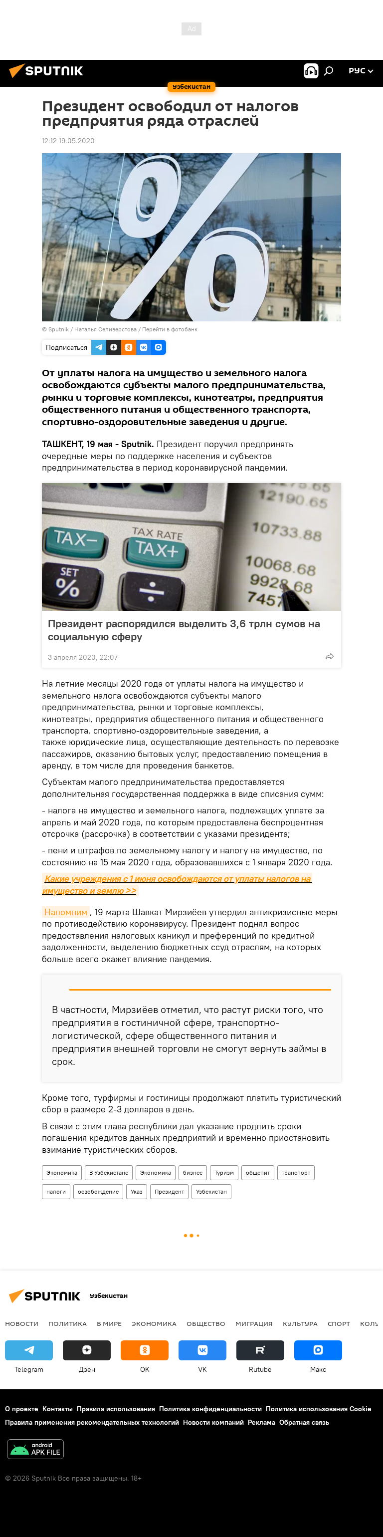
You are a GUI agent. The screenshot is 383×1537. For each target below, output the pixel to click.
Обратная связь (304, 1422)
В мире (109, 1323)
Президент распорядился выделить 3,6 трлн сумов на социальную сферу (184, 630)
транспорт (296, 1172)
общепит (258, 1172)
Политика (67, 1323)
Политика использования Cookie (319, 1408)
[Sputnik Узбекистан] (49, 79)
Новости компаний (213, 1422)
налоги (56, 1191)
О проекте (21, 1408)
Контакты (57, 1408)
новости (21, 1323)
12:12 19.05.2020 (68, 140)
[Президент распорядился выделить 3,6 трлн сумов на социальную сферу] (191, 547)
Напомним (65, 912)
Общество (206, 1323)
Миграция (254, 1323)
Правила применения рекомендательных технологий (92, 1422)
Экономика (61, 1172)
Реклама (261, 1422)
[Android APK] (35, 1450)
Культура (300, 1323)
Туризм (224, 1172)
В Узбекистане (108, 1172)
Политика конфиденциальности (210, 1408)
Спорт (339, 1323)
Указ (137, 1191)
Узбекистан (211, 1191)
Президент (169, 1191)
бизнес (192, 1172)
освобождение (98, 1191)
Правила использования (116, 1408)
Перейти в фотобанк (169, 329)
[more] (330, 656)
